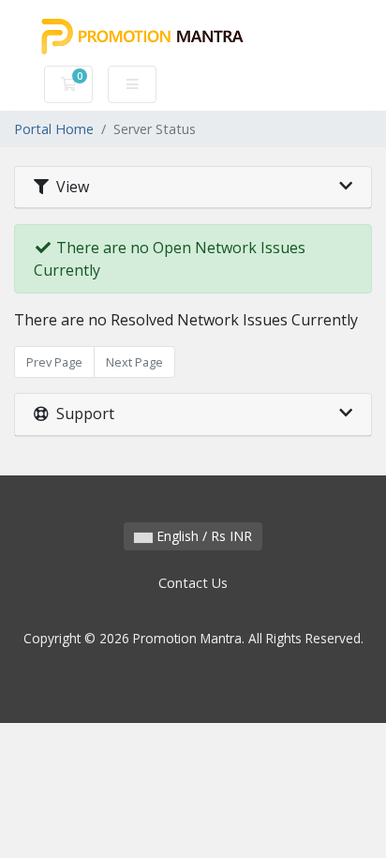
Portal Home (54, 129)
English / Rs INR (202, 536)
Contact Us (193, 583)
